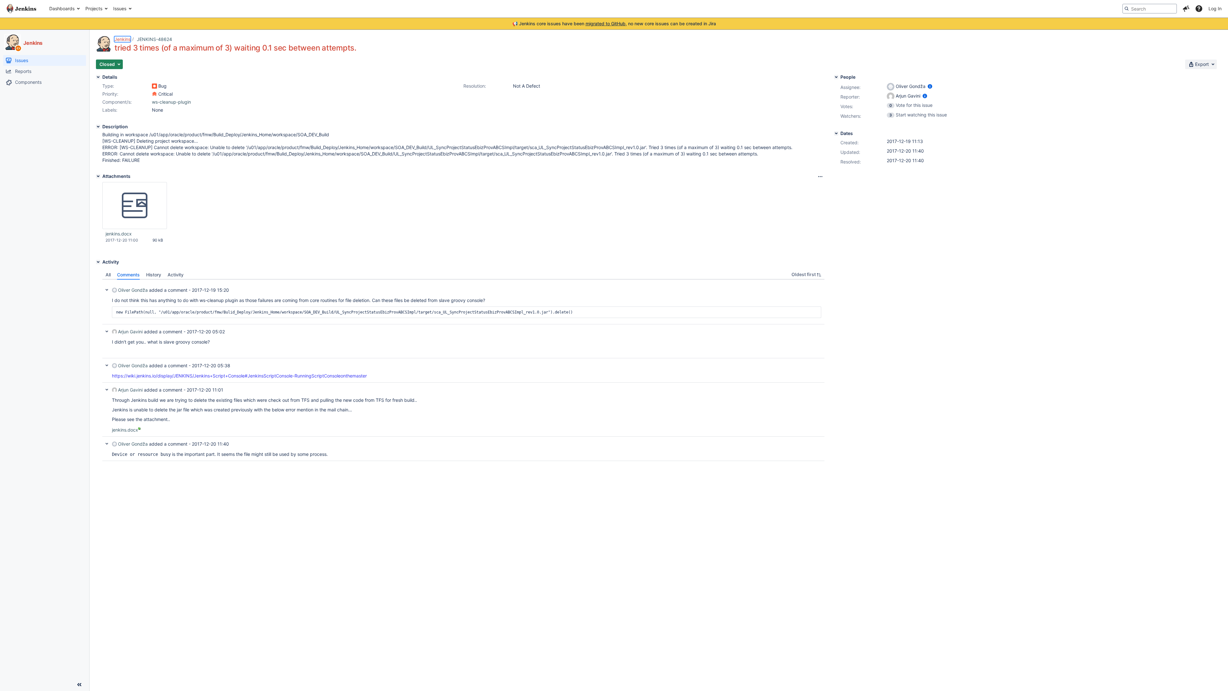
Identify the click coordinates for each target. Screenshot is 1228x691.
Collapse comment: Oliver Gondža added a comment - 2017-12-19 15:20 (106, 289)
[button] (1186, 9)
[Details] (98, 77)
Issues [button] (119, 8)
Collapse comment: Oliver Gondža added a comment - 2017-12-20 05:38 (106, 365)
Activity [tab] (176, 274)
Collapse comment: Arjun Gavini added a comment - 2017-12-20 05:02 (106, 331)
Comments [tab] (128, 274)
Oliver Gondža (133, 290)
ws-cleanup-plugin (171, 102)
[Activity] (98, 262)
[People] (836, 77)
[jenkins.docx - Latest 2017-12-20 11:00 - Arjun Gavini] (134, 206)
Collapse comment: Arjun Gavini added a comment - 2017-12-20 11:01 (106, 389)
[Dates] (836, 133)
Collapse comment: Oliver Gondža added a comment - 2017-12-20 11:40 (106, 443)
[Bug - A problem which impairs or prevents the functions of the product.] (154, 86)
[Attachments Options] (820, 176)
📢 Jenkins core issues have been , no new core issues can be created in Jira (614, 23)
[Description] (98, 126)
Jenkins (122, 39)
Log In (1215, 8)
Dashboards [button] (62, 8)
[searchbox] (1150, 8)
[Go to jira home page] (21, 8)
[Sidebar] (79, 684)
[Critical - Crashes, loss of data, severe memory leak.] (154, 94)
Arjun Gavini (130, 331)
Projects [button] (93, 8)
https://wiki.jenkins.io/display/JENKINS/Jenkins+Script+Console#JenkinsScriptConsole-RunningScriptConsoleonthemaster (239, 375)
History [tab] (153, 274)
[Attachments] (98, 176)
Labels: (109, 110)
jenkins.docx (119, 233)
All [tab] (108, 274)
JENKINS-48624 (154, 39)
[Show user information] (930, 86)
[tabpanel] (463, 370)
